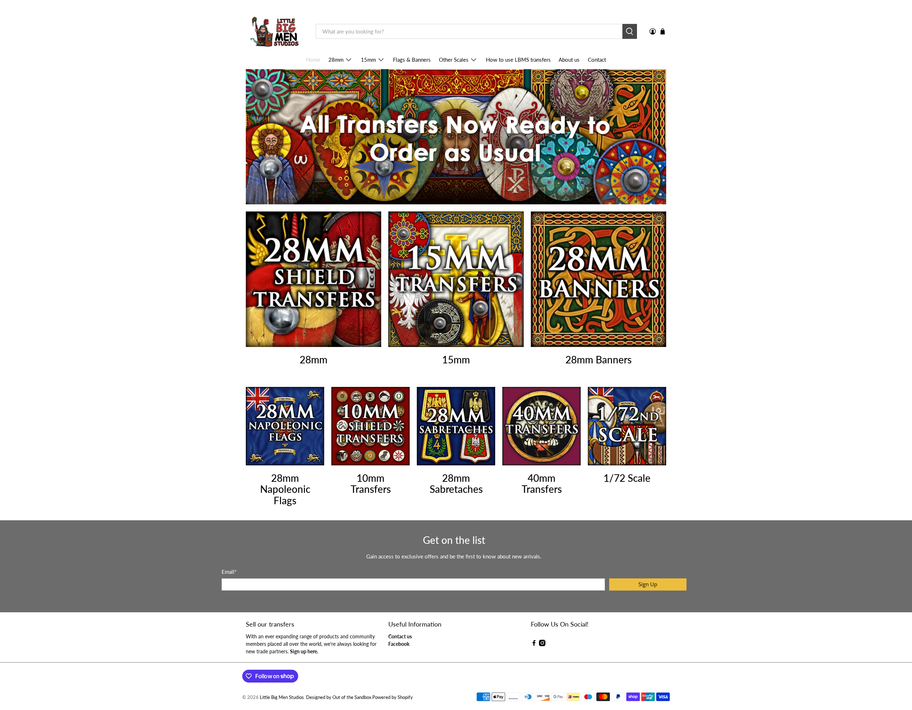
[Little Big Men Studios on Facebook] (534, 644)
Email (229, 571)
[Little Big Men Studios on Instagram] (542, 644)
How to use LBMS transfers (518, 59)
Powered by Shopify (392, 697)
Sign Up (647, 584)
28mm (335, 59)
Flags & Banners (412, 59)
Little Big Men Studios (282, 697)
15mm (368, 59)
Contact (597, 59)
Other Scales (453, 59)
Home (313, 59)
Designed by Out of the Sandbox (338, 697)
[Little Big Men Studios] (275, 31)
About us (569, 59)
